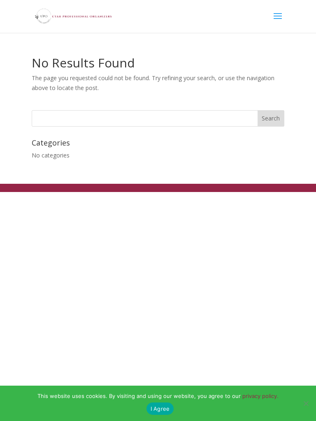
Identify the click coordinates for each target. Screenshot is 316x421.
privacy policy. (260, 396)
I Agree (160, 408)
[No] (306, 403)
